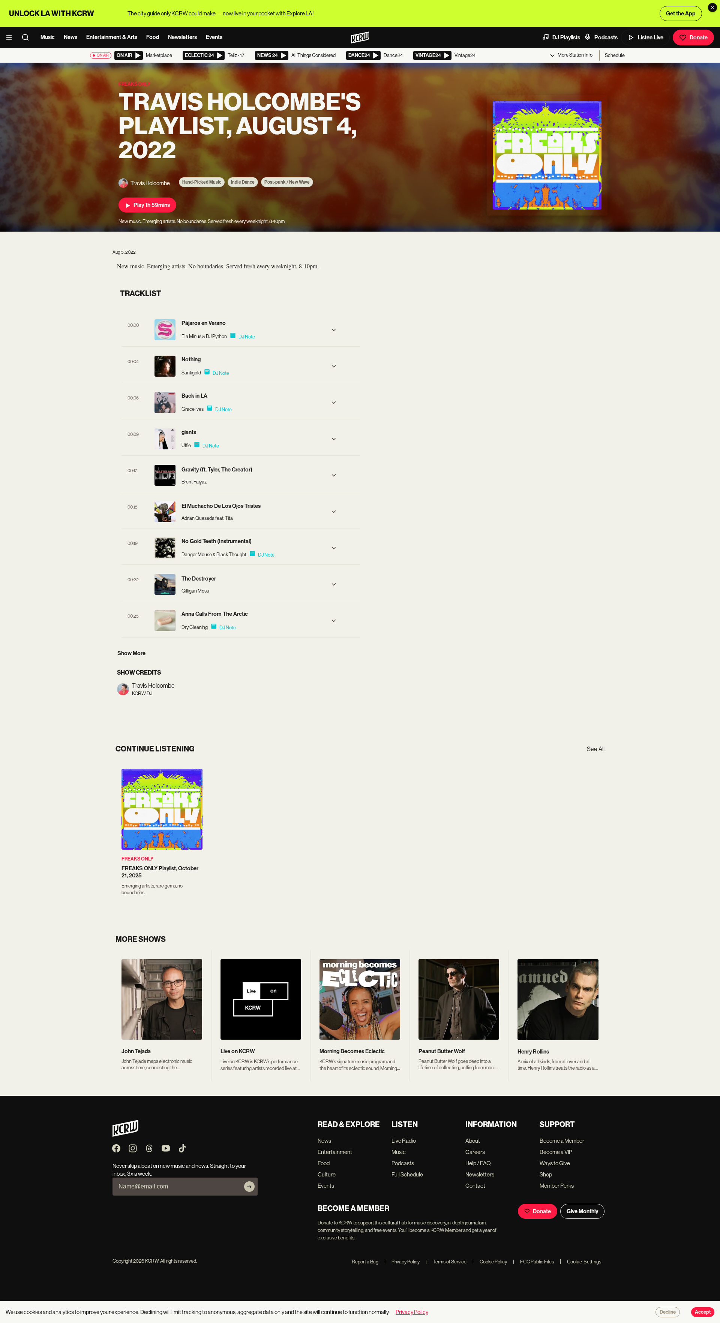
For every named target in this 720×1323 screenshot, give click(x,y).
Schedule (615, 55)
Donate (699, 37)
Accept (703, 1312)
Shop (546, 1174)
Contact (475, 1185)
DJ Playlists (566, 37)
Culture (327, 1174)
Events (214, 37)
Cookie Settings (584, 1262)
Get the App (681, 13)
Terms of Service (446, 1262)
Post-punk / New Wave (287, 182)
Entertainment (335, 1152)
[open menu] (11, 37)
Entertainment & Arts (111, 37)
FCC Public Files (533, 1262)
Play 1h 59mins (152, 205)
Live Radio (404, 1140)
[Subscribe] (249, 1186)
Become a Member (562, 1140)
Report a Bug (365, 1262)
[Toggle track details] (334, 330)
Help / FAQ (478, 1163)
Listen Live (650, 37)
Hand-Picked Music (201, 182)
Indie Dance (243, 182)
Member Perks (557, 1185)
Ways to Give (555, 1163)
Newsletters (182, 37)
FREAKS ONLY (137, 859)
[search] (28, 37)
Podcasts (606, 37)
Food (152, 37)
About (472, 1140)
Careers (475, 1152)
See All (595, 749)
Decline (668, 1312)
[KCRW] (125, 1134)
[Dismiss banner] (712, 7)
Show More (131, 653)
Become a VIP (556, 1152)
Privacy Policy (402, 1262)
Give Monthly (582, 1211)
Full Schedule (407, 1174)
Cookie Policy (489, 1262)
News (70, 37)
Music (47, 37)
